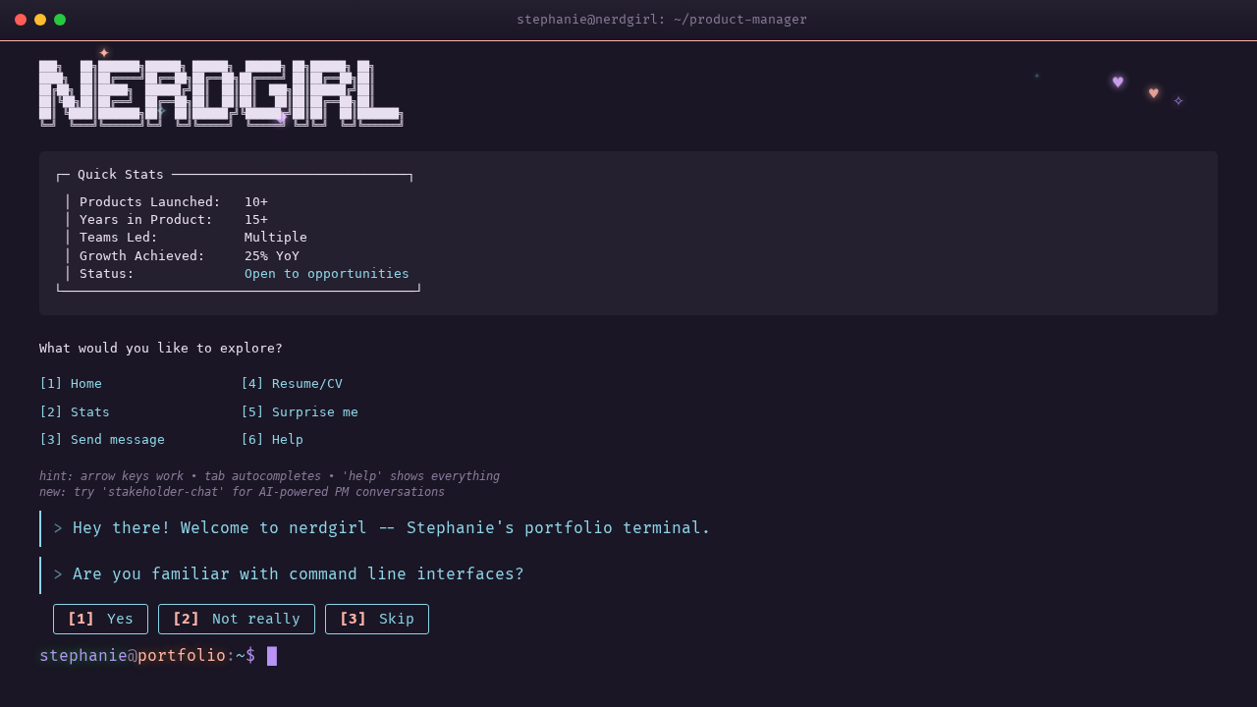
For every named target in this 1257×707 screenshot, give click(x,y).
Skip (377, 619)
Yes (101, 619)
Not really (237, 619)
